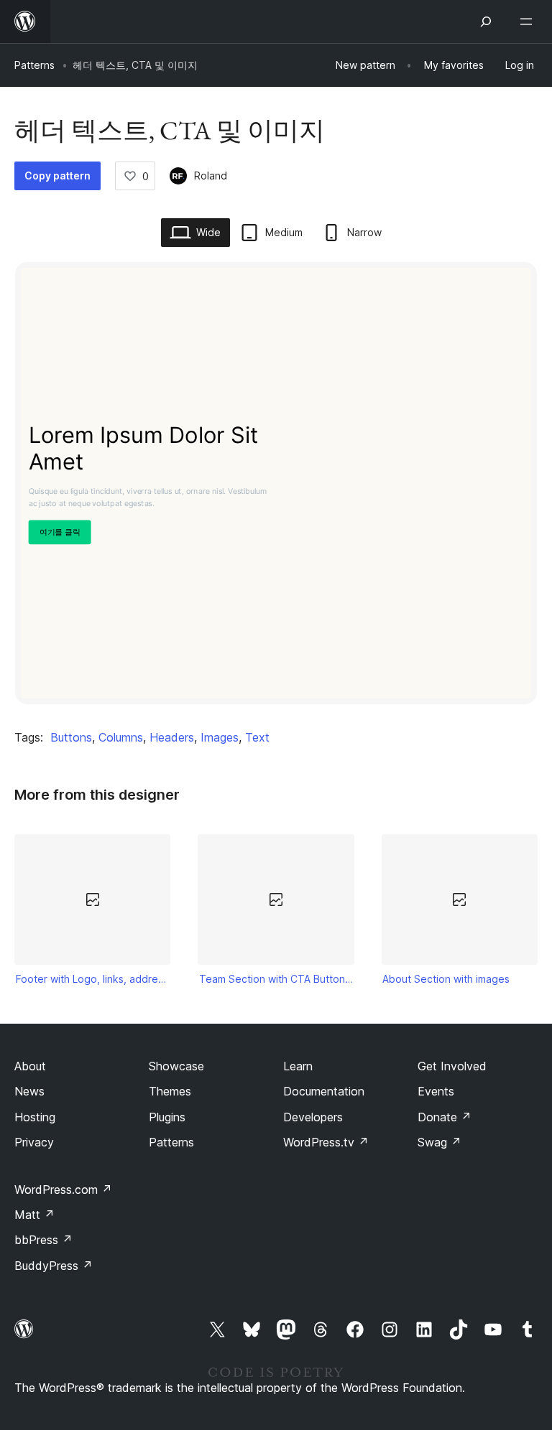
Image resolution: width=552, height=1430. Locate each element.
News (29, 1091)
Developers (313, 1117)
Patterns (34, 65)
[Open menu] (529, 21)
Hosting (34, 1117)
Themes (170, 1091)
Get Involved (452, 1066)
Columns (120, 737)
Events (436, 1091)
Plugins (167, 1117)
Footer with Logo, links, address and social (93, 979)
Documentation (323, 1091)
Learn (298, 1066)
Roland (210, 175)
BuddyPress (53, 1265)
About (30, 1066)
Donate (445, 1117)
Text (257, 737)
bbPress (43, 1240)
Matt (34, 1214)
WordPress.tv (326, 1142)
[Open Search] (486, 21)
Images (220, 737)
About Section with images (446, 979)
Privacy (34, 1142)
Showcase (176, 1066)
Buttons (71, 737)
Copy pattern (57, 175)
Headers (172, 737)
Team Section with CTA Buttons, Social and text (276, 979)
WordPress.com (63, 1189)
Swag (439, 1142)
